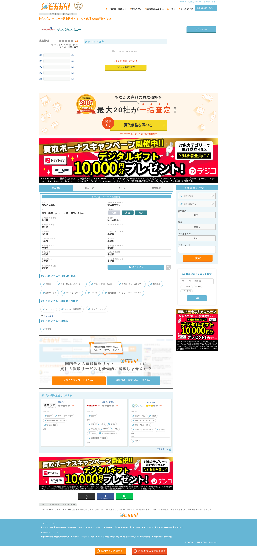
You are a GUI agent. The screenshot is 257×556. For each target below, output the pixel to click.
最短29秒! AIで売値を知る (152, 551)
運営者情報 (146, 537)
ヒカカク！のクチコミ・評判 (83, 537)
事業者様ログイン (210, 2)
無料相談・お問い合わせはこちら (133, 380)
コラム (172, 9)
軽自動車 (156, 284)
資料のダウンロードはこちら (78, 380)
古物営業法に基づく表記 (163, 537)
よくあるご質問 (103, 537)
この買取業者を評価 (125, 67)
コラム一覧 (136, 527)
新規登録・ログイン (76, 527)
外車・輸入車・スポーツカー (72, 284)
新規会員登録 (61, 527)
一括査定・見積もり (117, 9)
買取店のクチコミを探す (199, 274)
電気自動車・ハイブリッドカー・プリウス (124, 293)
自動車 (48, 284)
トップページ (48, 527)
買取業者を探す (123, 527)
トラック (94, 293)
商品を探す (136, 9)
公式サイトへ (201, 29)
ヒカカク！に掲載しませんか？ (191, 2)
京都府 (48, 329)
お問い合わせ (48, 537)
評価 (180, 222)
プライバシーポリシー (130, 537)
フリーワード (184, 245)
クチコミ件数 (184, 234)
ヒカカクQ (179, 527)
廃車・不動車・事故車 (103, 284)
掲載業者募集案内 (62, 537)
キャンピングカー (73, 293)
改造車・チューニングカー (132, 284)
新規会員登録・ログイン (206, 8)
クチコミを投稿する (164, 527)
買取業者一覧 (162, 449)
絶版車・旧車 (51, 293)
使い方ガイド (186, 9)
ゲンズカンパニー (69, 29)
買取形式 (182, 211)
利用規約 (115, 537)
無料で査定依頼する (112, 551)
